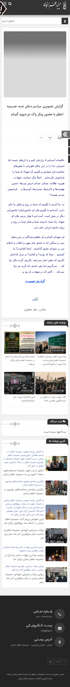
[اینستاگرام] (64, 661)
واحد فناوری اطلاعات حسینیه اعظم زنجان (35, 678)
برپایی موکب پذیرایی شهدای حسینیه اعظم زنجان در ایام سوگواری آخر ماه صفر (24, 578)
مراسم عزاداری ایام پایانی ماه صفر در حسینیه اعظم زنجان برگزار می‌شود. (20, 360)
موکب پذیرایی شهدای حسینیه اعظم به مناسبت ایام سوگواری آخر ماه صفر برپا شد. (24, 534)
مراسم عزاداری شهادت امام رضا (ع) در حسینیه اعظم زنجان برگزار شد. (24, 557)
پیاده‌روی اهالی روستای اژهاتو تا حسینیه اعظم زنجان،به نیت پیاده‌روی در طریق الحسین (52, 360)
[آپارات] (50, 661)
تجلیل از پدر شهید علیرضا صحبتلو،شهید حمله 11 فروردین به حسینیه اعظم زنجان (23, 472)
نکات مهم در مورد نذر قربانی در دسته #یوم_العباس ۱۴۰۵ (53, 399)
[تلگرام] (57, 661)
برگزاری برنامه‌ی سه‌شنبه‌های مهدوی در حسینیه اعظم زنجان (24, 491)
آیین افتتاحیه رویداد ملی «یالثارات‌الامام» (24, 399)
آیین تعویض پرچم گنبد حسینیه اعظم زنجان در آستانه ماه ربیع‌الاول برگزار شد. (23, 521)
